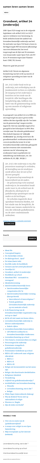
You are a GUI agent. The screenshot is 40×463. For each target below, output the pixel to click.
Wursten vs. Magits (12, 402)
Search (6, 235)
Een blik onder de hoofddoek (16, 264)
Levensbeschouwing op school (17, 337)
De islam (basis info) (13, 261)
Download (9, 223)
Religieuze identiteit (13, 375)
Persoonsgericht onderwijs (16, 343)
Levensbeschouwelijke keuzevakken (19, 329)
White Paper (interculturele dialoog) (19, 394)
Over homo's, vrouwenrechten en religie (21, 340)
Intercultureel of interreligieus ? (21, 299)
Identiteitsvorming (12, 283)
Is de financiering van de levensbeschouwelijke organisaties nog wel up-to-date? (20, 312)
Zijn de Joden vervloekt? (14, 405)
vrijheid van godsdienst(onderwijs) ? (19, 380)
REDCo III (10, 364)
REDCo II (10, 362)
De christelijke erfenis (14, 256)
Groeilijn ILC (10, 269)
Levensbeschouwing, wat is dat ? (19, 389)
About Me (8, 250)
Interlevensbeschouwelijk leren (17, 286)
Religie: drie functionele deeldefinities (20, 372)
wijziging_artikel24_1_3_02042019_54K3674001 (17, 221)
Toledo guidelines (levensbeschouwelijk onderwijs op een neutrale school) (22, 304)
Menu (6, 12)
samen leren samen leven (18, 6)
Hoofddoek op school (13, 275)
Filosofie (10, 386)
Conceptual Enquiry (13, 253)
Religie (10, 391)
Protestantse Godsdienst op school (18, 351)
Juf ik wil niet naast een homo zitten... (19, 318)
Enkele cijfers (12, 326)
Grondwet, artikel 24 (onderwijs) (17, 272)
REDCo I (10, 359)
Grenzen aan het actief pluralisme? (18, 267)
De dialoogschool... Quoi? (14, 259)
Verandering (10, 378)
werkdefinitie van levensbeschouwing (20, 383)
